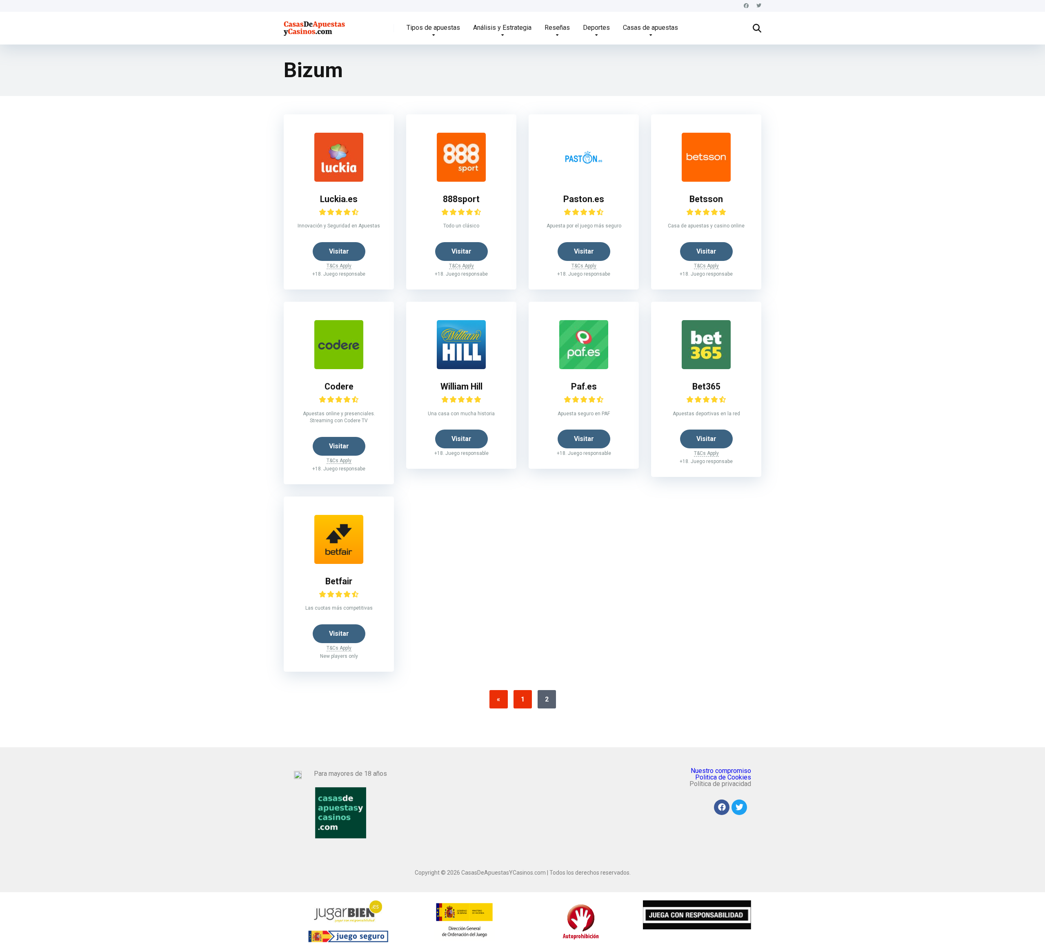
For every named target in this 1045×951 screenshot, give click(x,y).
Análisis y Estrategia (502, 27)
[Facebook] (746, 6)
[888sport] (461, 179)
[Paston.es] (583, 179)
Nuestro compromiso (721, 771)
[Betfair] (338, 562)
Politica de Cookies (723, 777)
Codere (339, 386)
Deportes (596, 27)
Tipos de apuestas (433, 27)
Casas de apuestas (650, 27)
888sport (461, 199)
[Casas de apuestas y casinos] (315, 25)
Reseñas (557, 27)
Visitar (339, 251)
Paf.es (584, 386)
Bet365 (706, 386)
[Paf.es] (583, 367)
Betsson (706, 199)
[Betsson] (706, 179)
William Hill (461, 386)
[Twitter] (758, 6)
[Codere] (338, 367)
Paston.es (583, 199)
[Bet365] (706, 367)
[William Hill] (461, 367)
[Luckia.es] (338, 179)
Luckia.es (339, 199)
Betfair (338, 581)
